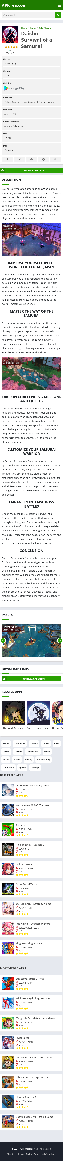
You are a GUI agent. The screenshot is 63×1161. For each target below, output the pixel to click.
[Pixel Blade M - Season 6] (31, 849)
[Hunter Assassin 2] (31, 1102)
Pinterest (31, 159)
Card (56, 743)
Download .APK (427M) (34, 679)
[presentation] (3, 640)
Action (6, 743)
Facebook (7, 159)
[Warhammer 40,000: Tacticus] (31, 810)
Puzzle (17, 759)
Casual (18, 751)
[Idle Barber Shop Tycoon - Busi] (31, 1082)
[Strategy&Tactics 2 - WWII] (31, 983)
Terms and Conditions (45, 1154)
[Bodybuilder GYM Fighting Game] (31, 1122)
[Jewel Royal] (31, 1043)
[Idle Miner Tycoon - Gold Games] (31, 1062)
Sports (22, 767)
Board (46, 743)
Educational (33, 751)
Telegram (43, 159)
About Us (11, 1154)
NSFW (6, 759)
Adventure (19, 743)
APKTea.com (14, 5)
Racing (28, 759)
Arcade (34, 743)
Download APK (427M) (34, 170)
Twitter (19, 159)
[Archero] (31, 830)
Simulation (8, 767)
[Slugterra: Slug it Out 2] (31, 948)
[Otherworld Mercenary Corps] (31, 790)
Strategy (35, 767)
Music (47, 751)
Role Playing (43, 759)
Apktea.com (46, 1148)
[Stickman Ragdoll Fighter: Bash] (31, 1003)
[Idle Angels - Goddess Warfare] (31, 928)
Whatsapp (55, 159)
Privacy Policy (25, 1154)
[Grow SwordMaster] (31, 889)
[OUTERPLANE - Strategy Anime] (31, 909)
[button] (58, 15)
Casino (6, 751)
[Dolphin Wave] (31, 869)
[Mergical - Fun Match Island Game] (31, 1023)
